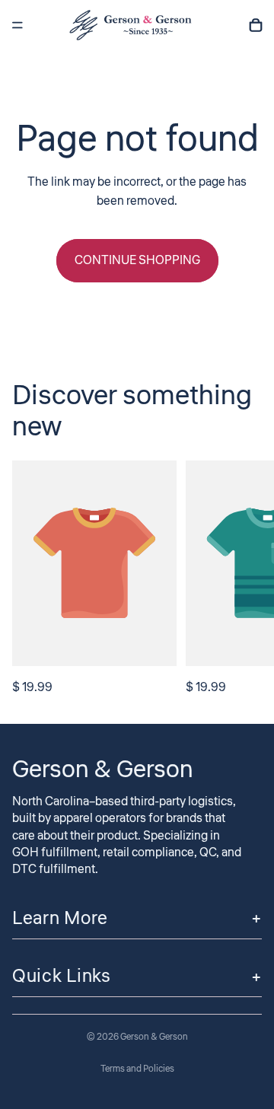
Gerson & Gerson (154, 1037)
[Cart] (255, 25)
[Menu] (17, 25)
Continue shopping (137, 260)
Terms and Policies (137, 1069)
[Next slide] (245, 579)
